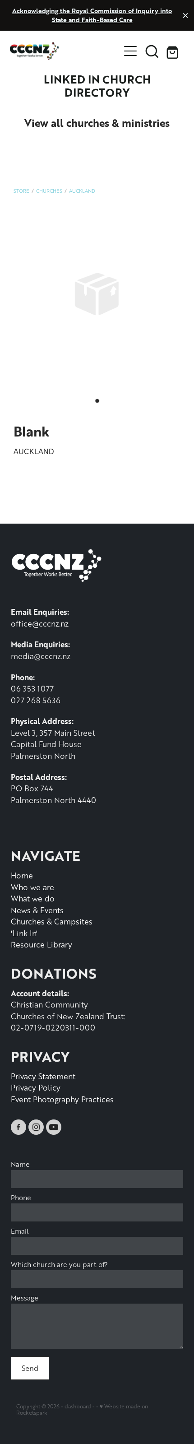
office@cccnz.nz (40, 623)
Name (20, 1164)
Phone (21, 1197)
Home (22, 875)
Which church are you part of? (59, 1264)
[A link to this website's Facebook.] (18, 1127)
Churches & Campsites (51, 921)
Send (30, 1368)
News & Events (37, 910)
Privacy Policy (35, 1087)
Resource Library (41, 944)
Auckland (82, 190)
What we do (33, 898)
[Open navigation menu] (130, 51)
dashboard (78, 1406)
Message (24, 1298)
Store (21, 190)
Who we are (32, 887)
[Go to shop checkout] (174, 51)
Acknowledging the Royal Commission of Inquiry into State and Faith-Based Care (92, 15)
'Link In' (24, 933)
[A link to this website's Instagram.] (36, 1127)
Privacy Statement (43, 1076)
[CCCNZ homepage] (65, 51)
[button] (152, 51)
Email (20, 1231)
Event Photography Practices (62, 1099)
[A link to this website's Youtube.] (53, 1127)
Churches (49, 190)
